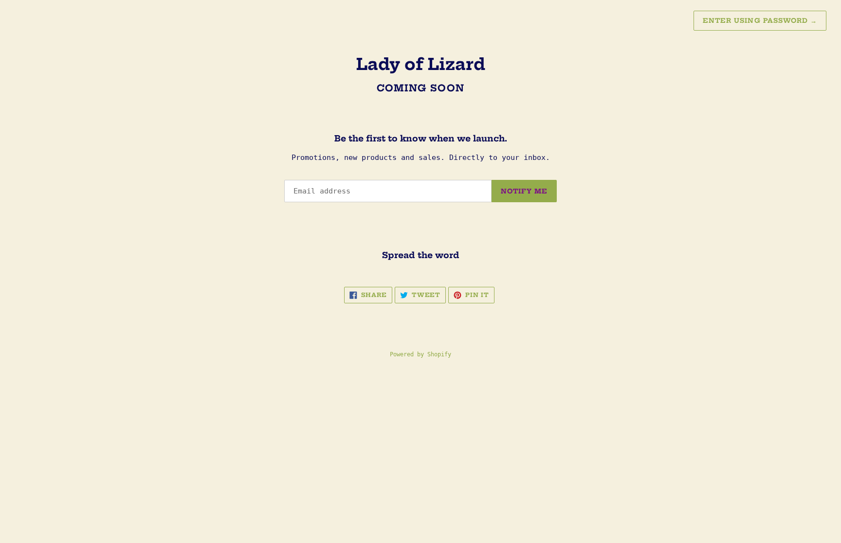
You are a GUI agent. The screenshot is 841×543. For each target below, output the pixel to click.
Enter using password (760, 20)
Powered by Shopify (420, 354)
